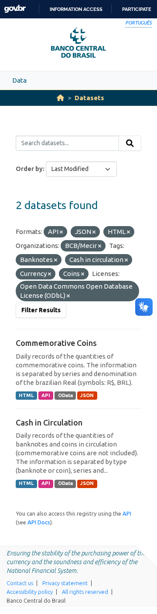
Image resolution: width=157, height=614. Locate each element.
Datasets (89, 97)
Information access (76, 9)
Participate (136, 9)
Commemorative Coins (56, 342)
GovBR (15, 9)
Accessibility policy (30, 592)
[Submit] (130, 143)
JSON (87, 395)
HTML (26, 395)
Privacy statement (65, 583)
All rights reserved (85, 592)
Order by (29, 168)
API (45, 395)
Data (19, 80)
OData (65, 395)
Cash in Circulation (49, 422)
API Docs (38, 522)
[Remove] (61, 232)
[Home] (60, 97)
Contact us (20, 583)
